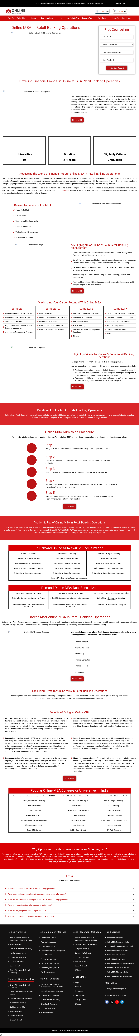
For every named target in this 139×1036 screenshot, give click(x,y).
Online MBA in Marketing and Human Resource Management (70, 605)
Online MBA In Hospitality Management (67, 573)
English (118, 3)
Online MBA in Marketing (67, 554)
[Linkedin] (122, 1002)
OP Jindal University (78, 820)
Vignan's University (114, 811)
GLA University (113, 806)
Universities (21, 18)
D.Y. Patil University (114, 830)
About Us (11, 18)
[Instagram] (117, 1002)
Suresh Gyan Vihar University (78, 811)
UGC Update (122, 11)
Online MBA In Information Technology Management (69, 578)
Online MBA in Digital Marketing (108, 554)
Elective (33, 18)
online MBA (64, 190)
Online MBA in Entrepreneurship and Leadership (111, 593)
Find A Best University (116, 68)
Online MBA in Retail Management (67, 558)
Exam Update (104, 11)
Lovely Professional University (34, 801)
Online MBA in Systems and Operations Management (111, 599)
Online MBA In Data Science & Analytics (111, 605)
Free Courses (126, 18)
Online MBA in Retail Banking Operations (28, 568)
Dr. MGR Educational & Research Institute (78, 796)
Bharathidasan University (34, 825)
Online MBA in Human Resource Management (108, 573)
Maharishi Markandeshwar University (34, 820)
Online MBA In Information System (67, 568)
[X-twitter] (112, 1002)
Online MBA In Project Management (28, 563)
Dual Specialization (47, 18)
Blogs (61, 18)
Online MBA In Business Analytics (28, 558)
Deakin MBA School (34, 830)
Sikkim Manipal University (113, 801)
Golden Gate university (78, 830)
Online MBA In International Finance (108, 563)
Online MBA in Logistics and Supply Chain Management (70, 598)
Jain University (78, 825)
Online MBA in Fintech (109, 558)
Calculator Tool (87, 18)
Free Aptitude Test (73, 18)
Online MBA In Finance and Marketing (70, 593)
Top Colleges (102, 18)
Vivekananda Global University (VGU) (113, 796)
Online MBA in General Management (67, 563)
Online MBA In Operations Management (108, 568)
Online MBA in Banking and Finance (28, 593)
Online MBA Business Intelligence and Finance (28, 598)
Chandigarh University (114, 815)
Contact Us (115, 18)
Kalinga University (34, 811)
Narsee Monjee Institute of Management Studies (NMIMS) (34, 796)
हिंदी (124, 3)
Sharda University (78, 815)
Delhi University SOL (78, 806)
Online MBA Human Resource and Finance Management (28, 605)
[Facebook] (107, 1002)
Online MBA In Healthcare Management (28, 573)
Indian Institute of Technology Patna (114, 820)
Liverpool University (114, 825)
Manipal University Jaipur (78, 801)
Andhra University (34, 806)
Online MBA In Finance (28, 554)
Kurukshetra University (34, 815)
